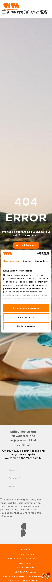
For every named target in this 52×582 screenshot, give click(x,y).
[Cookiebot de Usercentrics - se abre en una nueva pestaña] (37, 253)
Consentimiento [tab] (11, 261)
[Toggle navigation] (4, 12)
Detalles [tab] (27, 261)
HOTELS (25, 549)
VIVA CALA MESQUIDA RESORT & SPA (25, 559)
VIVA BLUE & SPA (25, 554)
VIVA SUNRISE (25, 563)
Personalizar (24, 317)
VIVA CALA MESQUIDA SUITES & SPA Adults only (25, 576)
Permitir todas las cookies (26, 308)
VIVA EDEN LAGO (25, 568)
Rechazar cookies (26, 326)
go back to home (26, 245)
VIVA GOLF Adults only (25, 572)
